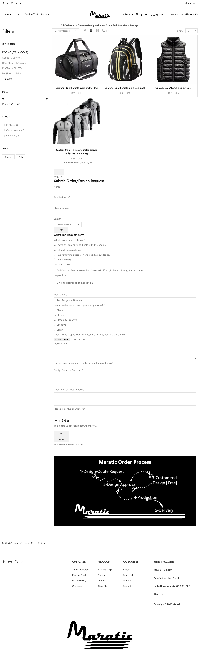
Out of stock (15, 130)
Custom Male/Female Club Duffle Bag (77, 88)
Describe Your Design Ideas (69, 389)
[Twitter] (8, 3)
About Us (158, 594)
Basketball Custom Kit (14, 63)
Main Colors (60, 294)
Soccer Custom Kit (12, 57)
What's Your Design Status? (69, 240)
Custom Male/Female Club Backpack (125, 88)
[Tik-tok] (25, 3)
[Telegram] (20, 3)
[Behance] (16, 3)
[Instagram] (12, 3)
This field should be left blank (70, 444)
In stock (12, 125)
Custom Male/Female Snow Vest (173, 88)
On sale (12, 135)
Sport (57, 218)
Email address (62, 197)
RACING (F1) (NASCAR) (15, 52)
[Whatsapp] (16, 561)
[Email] (22, 561)
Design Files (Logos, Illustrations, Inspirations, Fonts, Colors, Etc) (89, 334)
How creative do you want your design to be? (79, 305)
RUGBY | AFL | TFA (12, 68)
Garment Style (62, 264)
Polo (21, 157)
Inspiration (60, 275)
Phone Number (62, 208)
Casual (8, 157)
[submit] (59, 172)
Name (57, 186)
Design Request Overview (68, 370)
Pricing (8, 14)
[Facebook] (3, 3)
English (191, 3)
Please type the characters (69, 408)
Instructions (61, 343)
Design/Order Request (37, 14)
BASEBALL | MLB (11, 73)
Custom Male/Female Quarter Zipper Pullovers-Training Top (76, 151)
